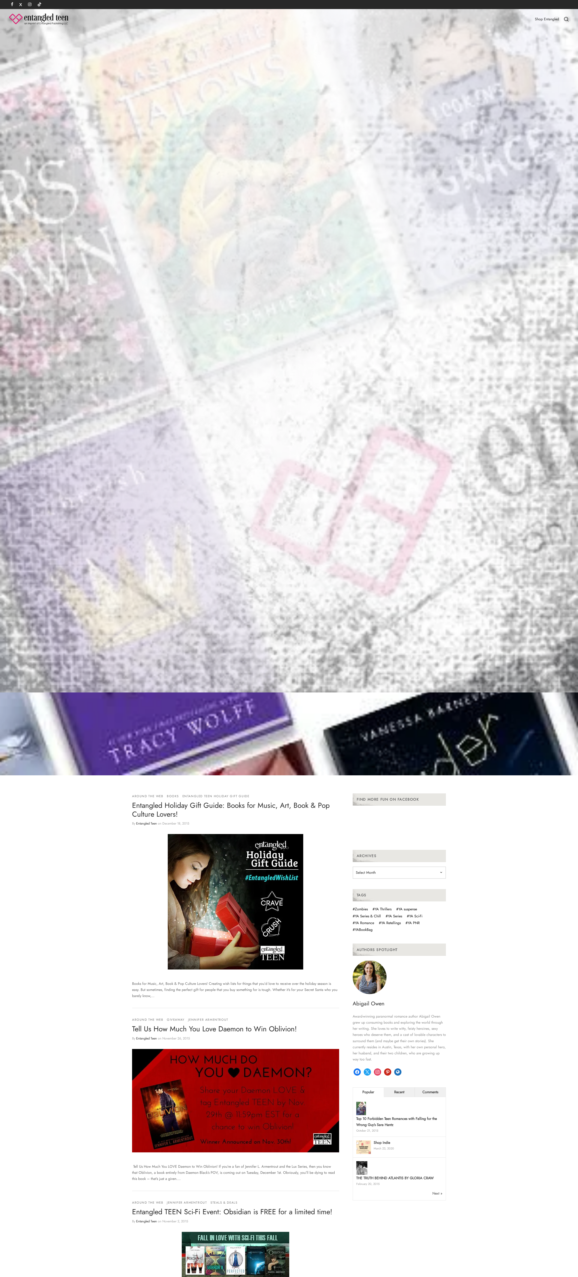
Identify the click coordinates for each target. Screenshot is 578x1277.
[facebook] (12, 5)
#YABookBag (363, 929)
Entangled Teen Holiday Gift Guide (215, 796)
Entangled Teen (146, 823)
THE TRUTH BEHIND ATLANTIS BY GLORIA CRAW (395, 1178)
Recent (399, 1092)
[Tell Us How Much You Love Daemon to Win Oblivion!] (235, 1100)
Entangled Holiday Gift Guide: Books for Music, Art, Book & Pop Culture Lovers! (231, 809)
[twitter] (20, 5)
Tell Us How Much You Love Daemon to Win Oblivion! (214, 1029)
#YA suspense (406, 909)
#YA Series (394, 916)
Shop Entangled (547, 19)
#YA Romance (363, 922)
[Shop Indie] (363, 1148)
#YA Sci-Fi (414, 916)
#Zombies (360, 909)
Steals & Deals (223, 1202)
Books (173, 796)
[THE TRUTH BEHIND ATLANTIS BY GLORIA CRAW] (361, 1168)
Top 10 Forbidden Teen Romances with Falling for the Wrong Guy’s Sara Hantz (396, 1121)
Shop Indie (382, 1142)
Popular (368, 1092)
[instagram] (29, 5)
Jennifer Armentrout (208, 1019)
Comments (430, 1092)
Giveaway (176, 1019)
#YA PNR (413, 922)
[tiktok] (39, 5)
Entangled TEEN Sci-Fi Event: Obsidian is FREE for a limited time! (232, 1212)
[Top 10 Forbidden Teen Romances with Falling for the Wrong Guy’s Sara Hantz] (361, 1109)
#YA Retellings (390, 922)
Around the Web (147, 796)
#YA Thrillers (382, 909)
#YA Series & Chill (367, 916)
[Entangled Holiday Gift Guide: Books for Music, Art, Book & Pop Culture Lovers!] (235, 901)
